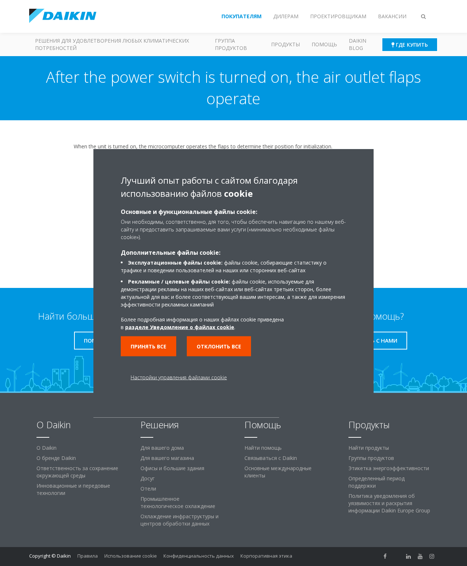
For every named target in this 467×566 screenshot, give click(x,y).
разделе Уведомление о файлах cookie (179, 326)
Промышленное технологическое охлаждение (177, 502)
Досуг (147, 478)
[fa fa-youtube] (420, 556)
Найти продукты (368, 447)
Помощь (324, 44)
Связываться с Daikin (270, 457)
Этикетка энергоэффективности (388, 468)
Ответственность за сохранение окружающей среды (77, 472)
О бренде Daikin (56, 457)
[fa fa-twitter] (397, 556)
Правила (87, 556)
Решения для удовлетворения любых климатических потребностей (112, 44)
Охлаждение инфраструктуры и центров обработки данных (179, 520)
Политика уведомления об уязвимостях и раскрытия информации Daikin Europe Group (389, 503)
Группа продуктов (231, 44)
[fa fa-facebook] (385, 556)
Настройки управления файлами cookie (179, 377)
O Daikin (46, 447)
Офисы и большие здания (172, 468)
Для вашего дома (162, 447)
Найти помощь (263, 447)
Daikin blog (357, 44)
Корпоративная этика (266, 556)
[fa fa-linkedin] (408, 556)
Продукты (285, 44)
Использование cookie (130, 556)
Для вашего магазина (167, 457)
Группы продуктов (371, 457)
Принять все (148, 346)
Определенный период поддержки (376, 482)
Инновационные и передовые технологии (73, 489)
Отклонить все (219, 346)
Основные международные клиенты (278, 472)
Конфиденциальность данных (198, 556)
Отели (148, 488)
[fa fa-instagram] (432, 556)
